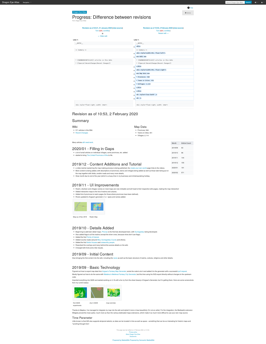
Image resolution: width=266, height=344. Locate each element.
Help (191, 8)
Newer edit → (163, 33)
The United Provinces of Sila (97, 155)
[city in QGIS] (97, 292)
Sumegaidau (139, 232)
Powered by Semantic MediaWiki (142, 340)
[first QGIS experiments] (80, 292)
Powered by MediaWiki (121, 340)
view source (117, 28)
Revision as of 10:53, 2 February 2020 (158, 28)
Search (248, 2)
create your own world (138, 168)
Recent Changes (82, 133)
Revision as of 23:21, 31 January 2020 (97, 28)
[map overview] (113, 293)
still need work (87, 142)
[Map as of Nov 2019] (80, 206)
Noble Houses (92, 242)
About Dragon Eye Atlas (133, 334)
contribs (106, 30)
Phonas (105, 232)
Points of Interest (93, 237)
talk (101, 30)
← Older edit (102, 36)
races (115, 258)
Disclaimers (133, 336)
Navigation (26, 2)
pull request (182, 271)
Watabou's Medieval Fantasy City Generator (120, 274)
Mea (99, 240)
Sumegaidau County (109, 240)
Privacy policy (133, 332)
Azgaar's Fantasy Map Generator (114, 271)
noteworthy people (107, 242)
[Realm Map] (97, 207)
